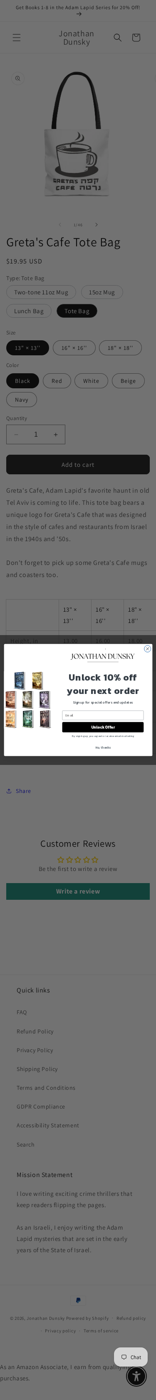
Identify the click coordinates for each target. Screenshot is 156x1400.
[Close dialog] (147, 649)
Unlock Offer (102, 727)
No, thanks (103, 747)
